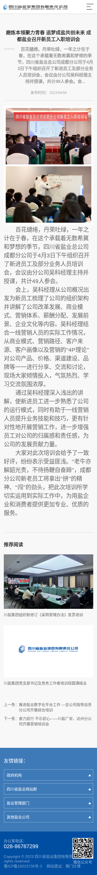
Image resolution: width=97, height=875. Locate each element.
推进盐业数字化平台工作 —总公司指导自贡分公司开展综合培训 (55, 707)
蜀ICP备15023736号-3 (23, 866)
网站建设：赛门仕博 (64, 866)
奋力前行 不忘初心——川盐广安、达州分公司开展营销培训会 (55, 721)
